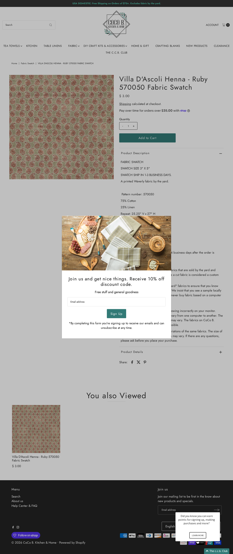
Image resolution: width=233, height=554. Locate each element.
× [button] (218, 510)
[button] (202, 551)
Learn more (198, 535)
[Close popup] (167, 220)
